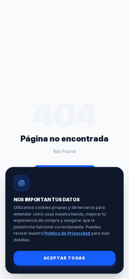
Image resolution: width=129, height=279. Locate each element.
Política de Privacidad (67, 233)
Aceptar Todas (65, 258)
